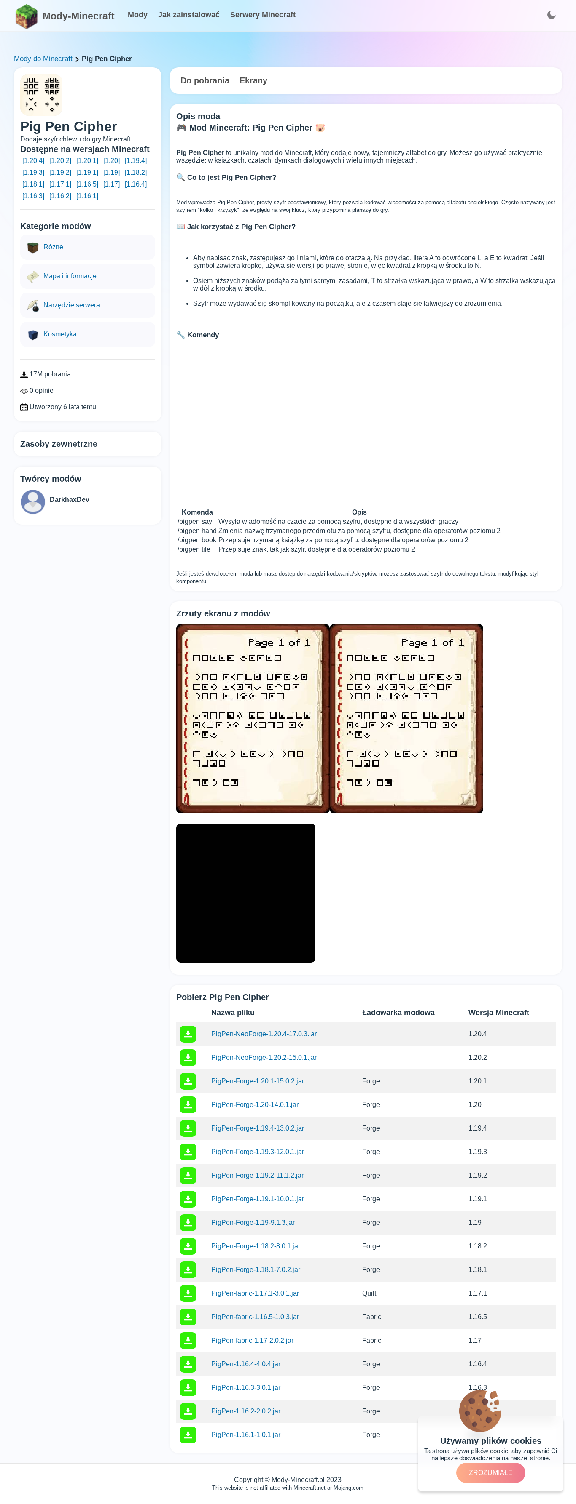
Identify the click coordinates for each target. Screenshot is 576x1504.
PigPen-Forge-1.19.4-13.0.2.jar (257, 1128)
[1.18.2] (136, 172)
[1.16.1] (87, 196)
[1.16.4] (136, 184)
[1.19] (111, 172)
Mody (138, 15)
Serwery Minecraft (263, 15)
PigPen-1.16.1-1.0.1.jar (245, 1434)
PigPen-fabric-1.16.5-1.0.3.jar (255, 1316)
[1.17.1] (60, 184)
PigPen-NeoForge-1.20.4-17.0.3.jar (264, 1033)
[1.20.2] (60, 160)
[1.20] (111, 160)
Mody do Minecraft (43, 59)
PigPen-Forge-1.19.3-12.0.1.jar (257, 1151)
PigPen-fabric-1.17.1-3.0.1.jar (255, 1293)
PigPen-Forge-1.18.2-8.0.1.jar (255, 1246)
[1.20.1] (87, 160)
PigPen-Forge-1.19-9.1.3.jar (253, 1222)
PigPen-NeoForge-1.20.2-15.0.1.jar (264, 1057)
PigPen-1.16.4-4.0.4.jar (245, 1364)
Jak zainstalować (189, 15)
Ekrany (253, 80)
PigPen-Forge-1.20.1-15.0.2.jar (257, 1081)
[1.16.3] (33, 196)
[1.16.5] (87, 184)
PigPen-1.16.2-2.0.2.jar (245, 1411)
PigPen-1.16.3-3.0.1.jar (245, 1387)
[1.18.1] (33, 184)
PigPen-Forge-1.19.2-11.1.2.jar (257, 1175)
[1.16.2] (60, 196)
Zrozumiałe (491, 1472)
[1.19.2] (60, 172)
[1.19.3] (33, 172)
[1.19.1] (87, 172)
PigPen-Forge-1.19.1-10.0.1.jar (257, 1199)
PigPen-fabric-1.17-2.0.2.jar (252, 1340)
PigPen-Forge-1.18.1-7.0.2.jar (255, 1269)
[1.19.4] (136, 160)
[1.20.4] (33, 160)
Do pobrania (204, 80)
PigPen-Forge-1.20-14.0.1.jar (255, 1104)
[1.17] (111, 184)
